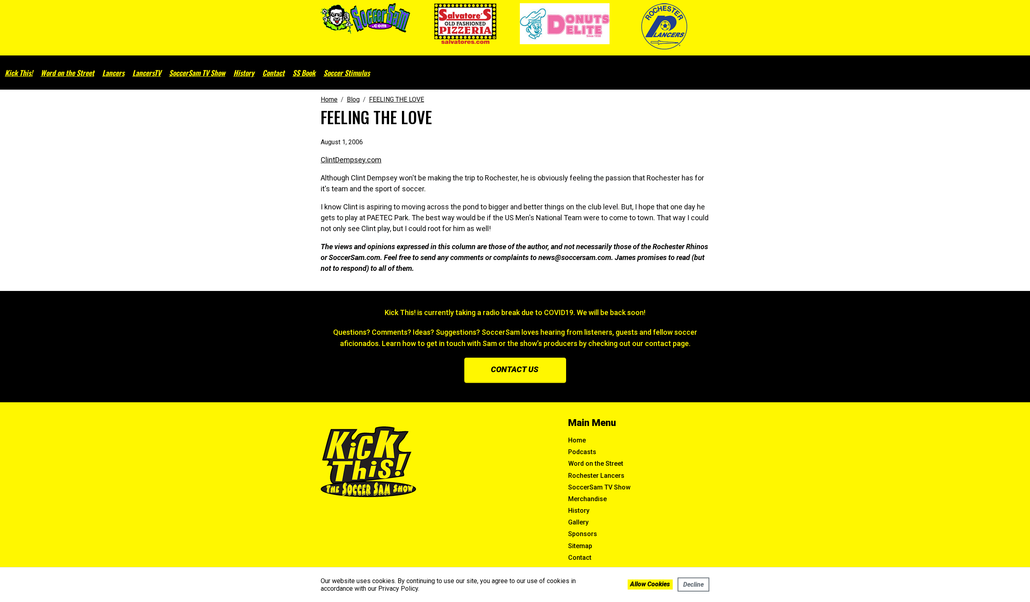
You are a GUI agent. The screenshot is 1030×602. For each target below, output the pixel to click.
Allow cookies (650, 584)
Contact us (514, 369)
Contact (273, 73)
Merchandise (587, 499)
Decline (693, 584)
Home (577, 440)
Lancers (113, 73)
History (243, 73)
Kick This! (19, 73)
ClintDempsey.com (351, 160)
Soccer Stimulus (346, 73)
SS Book (304, 73)
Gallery (578, 522)
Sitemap (580, 546)
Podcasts (582, 452)
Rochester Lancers (596, 475)
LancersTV (146, 73)
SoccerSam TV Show (197, 73)
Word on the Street (67, 73)
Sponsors (582, 534)
